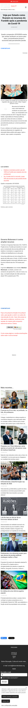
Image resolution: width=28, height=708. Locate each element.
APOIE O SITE (15, 1)
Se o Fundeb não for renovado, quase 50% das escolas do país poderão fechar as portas (15, 178)
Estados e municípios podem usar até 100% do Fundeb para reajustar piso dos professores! (15, 172)
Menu (25, 7)
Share (4, 638)
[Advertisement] (14, 69)
